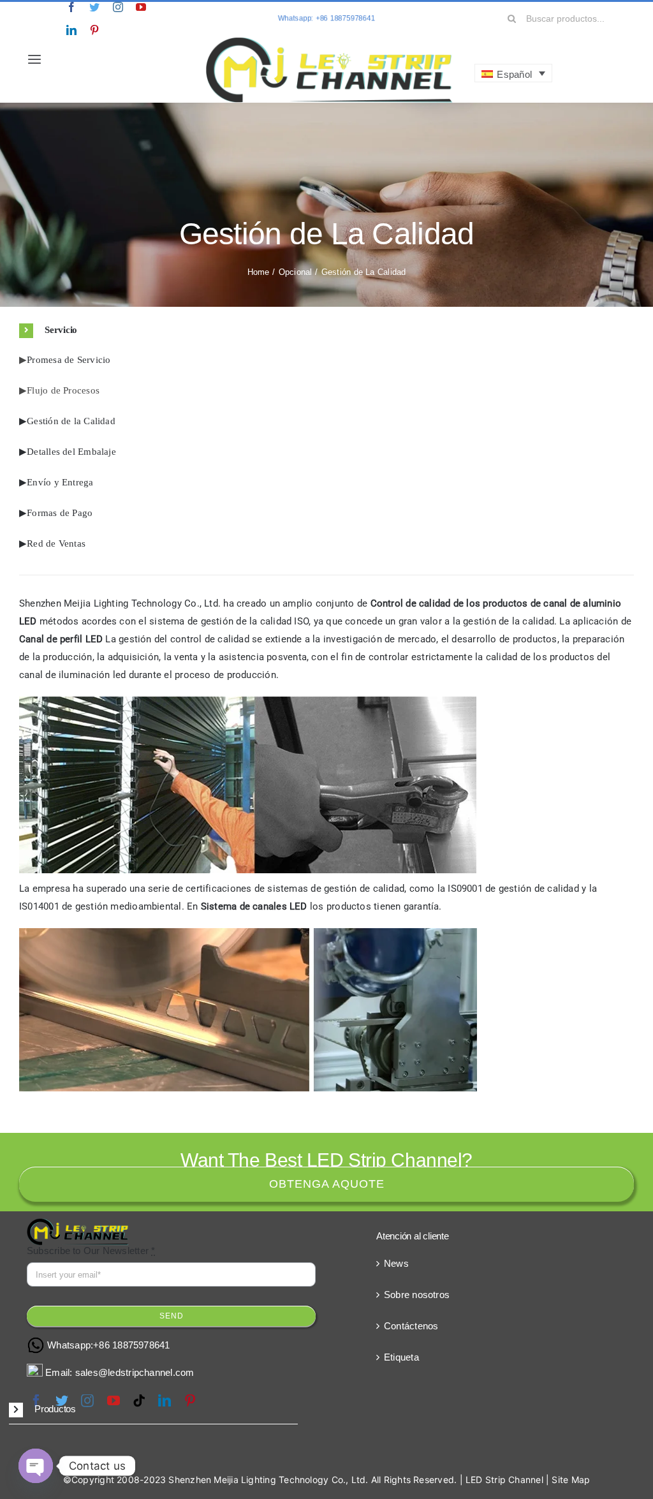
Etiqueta (401, 1357)
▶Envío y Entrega (56, 482)
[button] (326, 330)
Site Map (571, 1479)
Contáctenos (411, 1325)
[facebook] (71, 7)
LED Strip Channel (504, 1479)
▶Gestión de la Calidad (67, 421)
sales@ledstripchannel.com (134, 1372)
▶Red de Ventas (52, 543)
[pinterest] (94, 30)
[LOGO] (329, 39)
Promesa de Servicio (68, 360)
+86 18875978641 (131, 1345)
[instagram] (118, 7)
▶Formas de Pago (55, 513)
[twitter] (94, 7)
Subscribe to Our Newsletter (91, 1250)
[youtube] (141, 7)
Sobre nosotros (417, 1294)
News (396, 1263)
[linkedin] (71, 30)
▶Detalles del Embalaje (67, 452)
